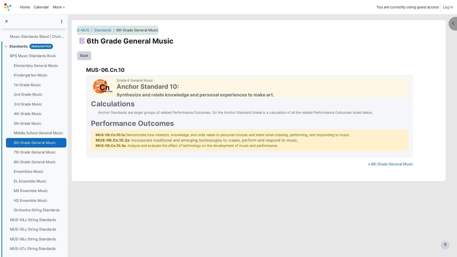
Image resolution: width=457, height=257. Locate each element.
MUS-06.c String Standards (33, 239)
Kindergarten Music (30, 75)
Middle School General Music (38, 133)
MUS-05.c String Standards (33, 229)
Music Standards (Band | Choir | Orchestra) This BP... (37, 36)
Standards (18, 46)
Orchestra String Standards (37, 210)
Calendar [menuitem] (41, 7)
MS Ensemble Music (31, 190)
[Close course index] (6, 21)
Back (84, 55)
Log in (448, 7)
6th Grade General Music (35, 142)
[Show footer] (445, 245)
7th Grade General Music (35, 152)
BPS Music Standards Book (33, 56)
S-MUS (83, 30)
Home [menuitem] (25, 7)
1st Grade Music (27, 85)
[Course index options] (61, 21)
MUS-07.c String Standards (33, 248)
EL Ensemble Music (30, 181)
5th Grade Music (27, 123)
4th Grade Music (28, 113)
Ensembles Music (28, 171)
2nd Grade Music (28, 94)
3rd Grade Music (28, 104)
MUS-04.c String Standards (33, 219)
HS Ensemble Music (30, 200)
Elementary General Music (36, 65)
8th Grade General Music (35, 162)
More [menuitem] (57, 7)
